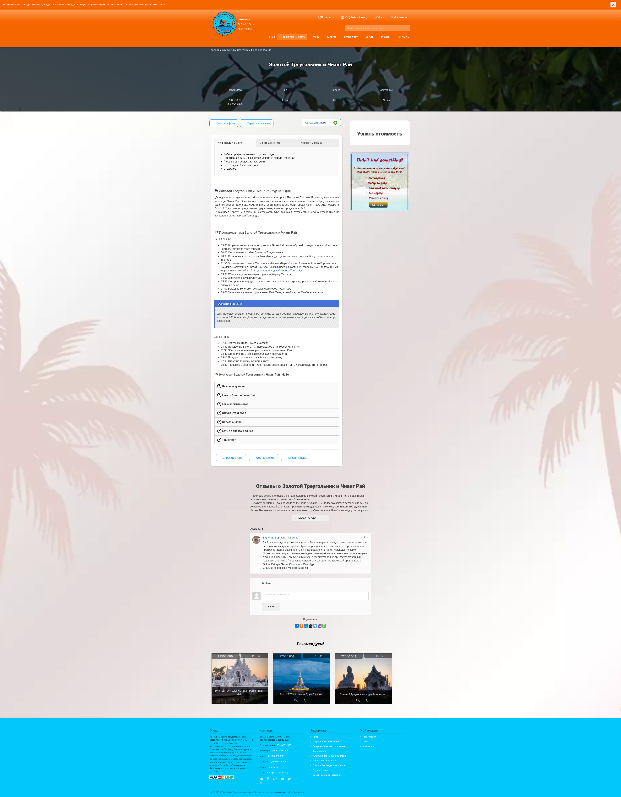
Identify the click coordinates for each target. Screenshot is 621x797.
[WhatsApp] (324, 626)
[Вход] (264, 588)
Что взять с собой (311, 142)
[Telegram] (315, 626)
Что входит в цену (230, 142)
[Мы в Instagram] (296, 779)
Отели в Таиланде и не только (329, 765)
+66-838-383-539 (280, 750)
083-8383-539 (284, 745)
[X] (310, 626)
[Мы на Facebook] (268, 779)
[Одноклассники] (301, 626)
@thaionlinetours (279, 761)
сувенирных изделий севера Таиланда (279, 270)
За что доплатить (270, 142)
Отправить (271, 606)
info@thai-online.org (277, 772)
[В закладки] (244, 700)
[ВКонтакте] (297, 626)
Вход (365, 741)
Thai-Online (273, 767)
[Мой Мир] (306, 626)
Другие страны (320, 770)
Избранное (368, 746)
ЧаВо (315, 736)
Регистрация (369, 736)
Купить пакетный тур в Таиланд (329, 755)
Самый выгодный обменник (327, 775)
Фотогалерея (320, 751)
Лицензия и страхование (326, 741)
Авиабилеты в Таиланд (325, 760)
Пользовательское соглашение (329, 746)
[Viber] (319, 626)
